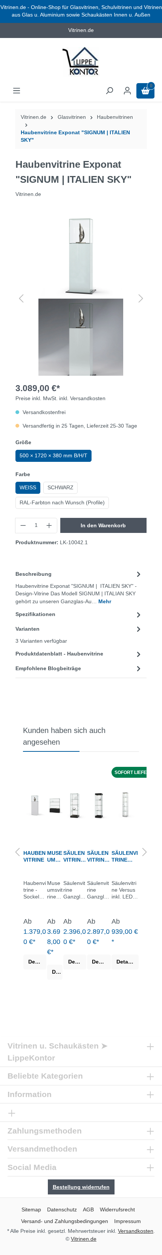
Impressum (127, 1221)
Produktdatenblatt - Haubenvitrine (59, 654)
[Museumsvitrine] (55, 804)
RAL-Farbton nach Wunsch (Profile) (62, 502)
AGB (88, 1209)
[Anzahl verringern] (23, 525)
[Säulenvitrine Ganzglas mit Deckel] (99, 804)
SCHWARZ (60, 487)
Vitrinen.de (33, 117)
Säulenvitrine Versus (125, 856)
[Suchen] (109, 91)
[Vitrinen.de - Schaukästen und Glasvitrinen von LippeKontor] (81, 62)
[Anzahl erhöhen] (49, 525)
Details (37, 962)
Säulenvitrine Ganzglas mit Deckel (98, 856)
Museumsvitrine (54, 856)
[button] (21, 299)
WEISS (28, 487)
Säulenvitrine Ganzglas (74, 856)
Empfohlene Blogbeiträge (48, 668)
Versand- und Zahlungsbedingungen (64, 1221)
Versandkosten (135, 1231)
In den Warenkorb (103, 525)
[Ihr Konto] (127, 91)
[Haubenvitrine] (34, 804)
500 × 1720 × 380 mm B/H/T (53, 455)
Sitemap (31, 1209)
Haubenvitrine (34, 856)
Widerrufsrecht (117, 1209)
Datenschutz (62, 1209)
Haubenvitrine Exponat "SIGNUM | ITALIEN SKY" (75, 136)
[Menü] (17, 91)
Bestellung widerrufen (81, 1187)
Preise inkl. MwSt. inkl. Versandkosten (60, 398)
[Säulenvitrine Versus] (125, 804)
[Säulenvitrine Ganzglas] (74, 804)
